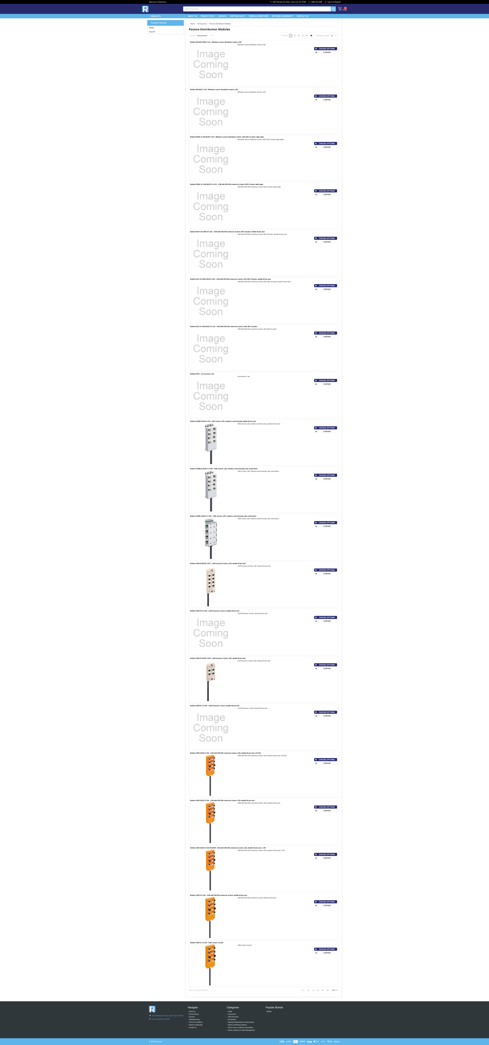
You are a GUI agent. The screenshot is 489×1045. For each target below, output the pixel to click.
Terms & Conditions (258, 16)
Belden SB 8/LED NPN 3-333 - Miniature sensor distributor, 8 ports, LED (216, 42)
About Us (192, 16)
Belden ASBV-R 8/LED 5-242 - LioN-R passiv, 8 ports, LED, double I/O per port (218, 563)
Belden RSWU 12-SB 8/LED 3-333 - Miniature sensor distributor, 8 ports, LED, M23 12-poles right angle (227, 137)
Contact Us (302, 16)
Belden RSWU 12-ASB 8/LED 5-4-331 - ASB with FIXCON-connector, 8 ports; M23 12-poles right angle (226, 184)
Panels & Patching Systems (237, 1025)
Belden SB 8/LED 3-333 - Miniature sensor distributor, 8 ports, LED (214, 89)
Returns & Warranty (282, 16)
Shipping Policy (237, 16)
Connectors (232, 1014)
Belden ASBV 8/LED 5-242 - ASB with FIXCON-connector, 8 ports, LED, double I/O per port (222, 800)
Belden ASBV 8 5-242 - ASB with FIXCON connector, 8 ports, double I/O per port (218, 895)
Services (222, 16)
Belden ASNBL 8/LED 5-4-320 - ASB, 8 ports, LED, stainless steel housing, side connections (223, 516)
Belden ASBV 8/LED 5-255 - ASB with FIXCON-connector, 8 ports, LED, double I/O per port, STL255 (225, 753)
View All (152, 32)
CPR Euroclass (233, 1017)
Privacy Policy (208, 16)
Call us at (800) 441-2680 (161, 1019)
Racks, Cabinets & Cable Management (241, 1030)
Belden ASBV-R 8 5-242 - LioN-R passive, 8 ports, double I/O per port (214, 611)
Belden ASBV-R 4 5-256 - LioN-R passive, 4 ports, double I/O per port (214, 706)
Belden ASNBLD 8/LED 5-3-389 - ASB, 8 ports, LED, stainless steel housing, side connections (223, 469)
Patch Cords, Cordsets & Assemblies (240, 1027)
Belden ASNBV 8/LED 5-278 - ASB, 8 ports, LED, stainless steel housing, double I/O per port (223, 421)
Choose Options (327, 48)
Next (334, 990)
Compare (327, 52)
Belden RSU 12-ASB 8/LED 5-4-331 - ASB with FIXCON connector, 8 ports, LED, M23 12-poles (223, 326)
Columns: (284, 36)
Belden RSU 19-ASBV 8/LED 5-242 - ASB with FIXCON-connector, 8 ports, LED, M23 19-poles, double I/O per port (230, 279)
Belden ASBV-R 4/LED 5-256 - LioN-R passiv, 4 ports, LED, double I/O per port (218, 658)
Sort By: (192, 36)
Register (338, 2)
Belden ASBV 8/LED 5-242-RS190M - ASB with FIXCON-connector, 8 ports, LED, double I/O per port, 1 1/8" (228, 848)
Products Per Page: (323, 36)
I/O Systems (232, 1019)
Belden (151, 28)
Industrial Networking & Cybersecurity (241, 1022)
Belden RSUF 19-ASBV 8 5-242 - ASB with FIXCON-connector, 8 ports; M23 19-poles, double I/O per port (227, 232)
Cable (230, 1011)
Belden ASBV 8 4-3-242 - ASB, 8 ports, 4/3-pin (206, 943)
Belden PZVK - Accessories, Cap (202, 374)
